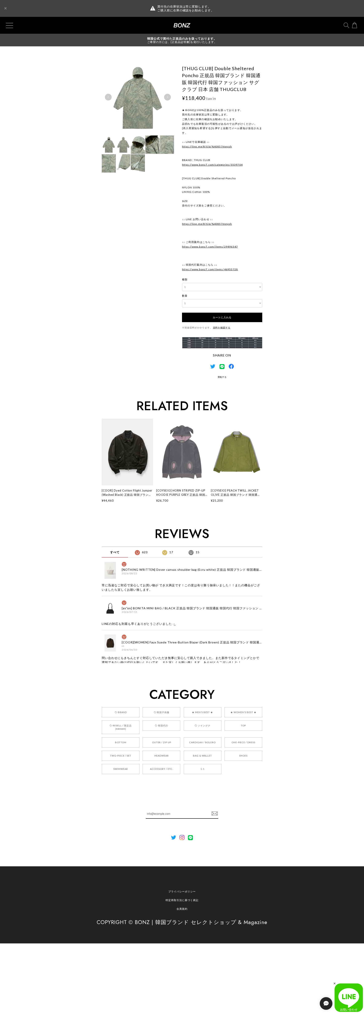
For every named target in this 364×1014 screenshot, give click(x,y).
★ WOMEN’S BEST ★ (243, 712)
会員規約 (182, 908)
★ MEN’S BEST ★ (202, 712)
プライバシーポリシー (182, 891)
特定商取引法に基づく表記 (182, 900)
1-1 (203, 769)
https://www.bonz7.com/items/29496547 (210, 246)
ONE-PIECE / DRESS (243, 742)
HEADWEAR (161, 755)
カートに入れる (222, 317)
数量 (184, 295)
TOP (243, 725)
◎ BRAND (121, 712)
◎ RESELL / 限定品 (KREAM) (120, 727)
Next (167, 97)
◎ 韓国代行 (161, 725)
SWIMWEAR (120, 769)
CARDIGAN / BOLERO (202, 742)
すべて (115, 552)
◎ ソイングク (202, 725)
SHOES (243, 755)
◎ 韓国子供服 (162, 712)
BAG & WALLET (202, 755)
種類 (184, 279)
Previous (108, 97)
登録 (215, 813)
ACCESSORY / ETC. (161, 769)
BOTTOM (120, 742)
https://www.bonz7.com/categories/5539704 (212, 164)
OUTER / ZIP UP (161, 742)
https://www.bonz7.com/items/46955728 (210, 269)
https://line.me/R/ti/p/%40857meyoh (207, 146)
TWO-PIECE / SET (120, 755)
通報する (222, 377)
